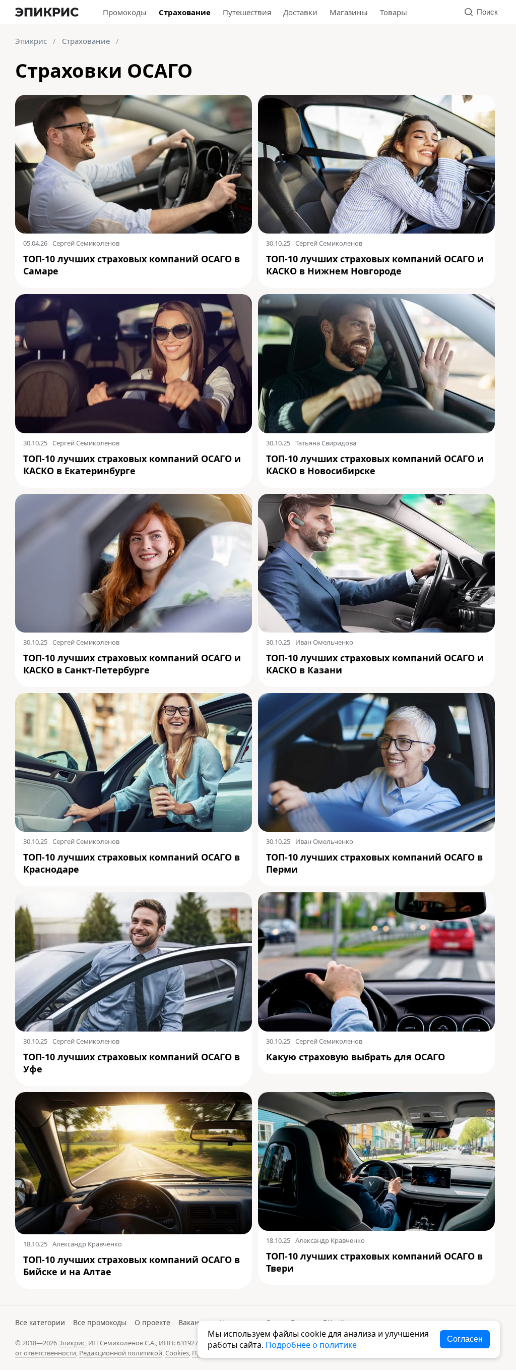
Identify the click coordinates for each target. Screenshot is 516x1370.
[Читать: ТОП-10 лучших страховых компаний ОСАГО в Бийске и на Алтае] (133, 1163)
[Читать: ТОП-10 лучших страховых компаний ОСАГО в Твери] (376, 1161)
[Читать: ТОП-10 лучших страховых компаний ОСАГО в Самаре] (133, 164)
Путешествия (247, 12)
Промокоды (125, 12)
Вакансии (195, 1322)
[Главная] (47, 12)
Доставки (300, 12)
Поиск (487, 12)
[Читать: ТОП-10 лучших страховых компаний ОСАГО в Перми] (376, 762)
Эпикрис (31, 40)
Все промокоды (99, 1322)
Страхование (185, 12)
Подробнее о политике (311, 1344)
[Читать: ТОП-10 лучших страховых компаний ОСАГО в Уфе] (133, 961)
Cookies (177, 1352)
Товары (393, 12)
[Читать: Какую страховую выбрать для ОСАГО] (376, 961)
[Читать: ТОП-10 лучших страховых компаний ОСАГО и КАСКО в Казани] (376, 563)
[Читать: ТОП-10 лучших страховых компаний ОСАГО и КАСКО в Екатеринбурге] (133, 363)
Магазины (349, 12)
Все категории (40, 1322)
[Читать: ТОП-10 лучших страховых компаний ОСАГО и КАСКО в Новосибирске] (376, 363)
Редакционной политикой (120, 1352)
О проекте (152, 1322)
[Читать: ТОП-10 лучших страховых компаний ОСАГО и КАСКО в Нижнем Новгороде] (376, 164)
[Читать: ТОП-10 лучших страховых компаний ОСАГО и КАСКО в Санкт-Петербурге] (133, 563)
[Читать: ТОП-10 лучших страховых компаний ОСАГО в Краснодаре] (133, 762)
